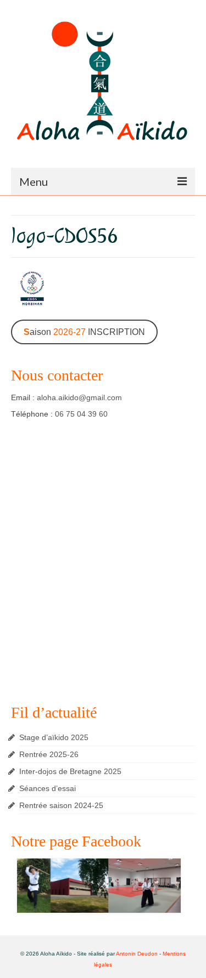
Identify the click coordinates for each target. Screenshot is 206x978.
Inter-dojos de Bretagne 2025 (70, 771)
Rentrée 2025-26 (49, 754)
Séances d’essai (47, 788)
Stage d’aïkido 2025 (53, 737)
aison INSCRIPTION (84, 332)
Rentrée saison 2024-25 (61, 805)
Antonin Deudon (137, 954)
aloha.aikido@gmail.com (79, 397)
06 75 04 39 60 (81, 414)
